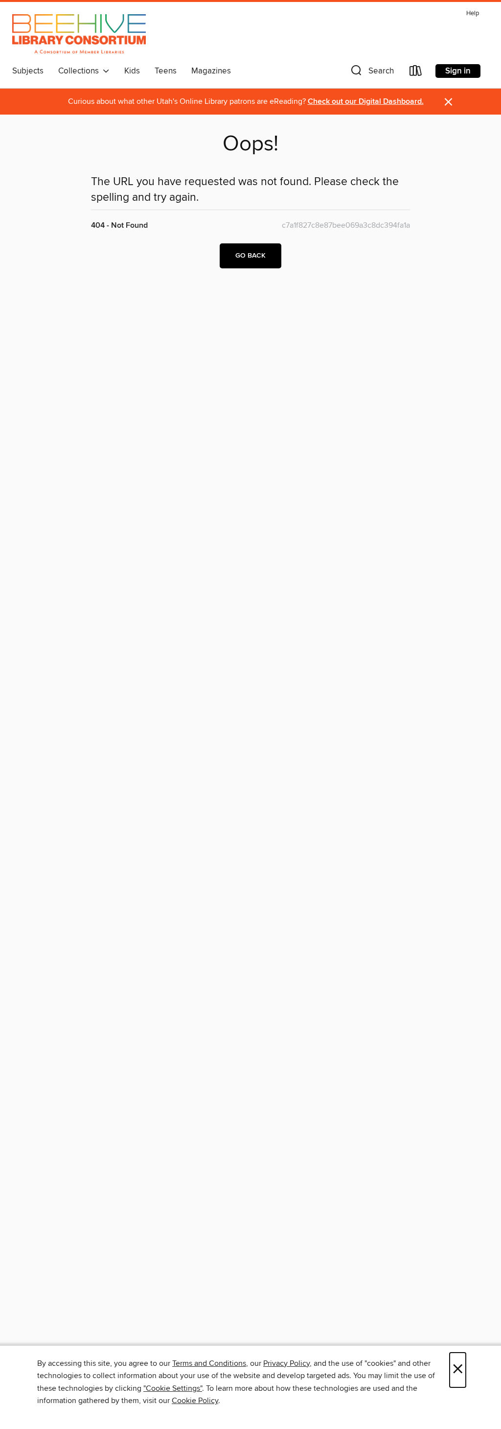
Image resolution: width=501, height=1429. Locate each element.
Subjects (28, 71)
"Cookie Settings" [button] (172, 1388)
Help (472, 13)
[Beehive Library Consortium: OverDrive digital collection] (79, 33)
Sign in (458, 71)
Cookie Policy (195, 1400)
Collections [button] (80, 71)
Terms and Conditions (209, 1363)
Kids (132, 71)
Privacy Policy (286, 1363)
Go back (250, 255)
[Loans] (416, 72)
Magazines (211, 71)
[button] (371, 72)
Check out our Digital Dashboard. (366, 101)
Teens (166, 71)
